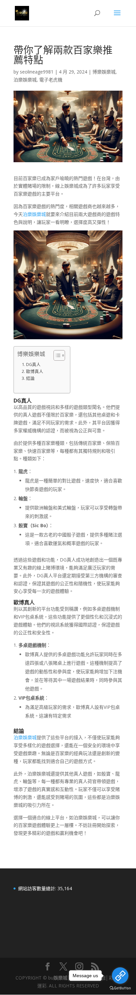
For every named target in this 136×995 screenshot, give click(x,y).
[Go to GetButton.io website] (120, 988)
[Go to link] (120, 975)
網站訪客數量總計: (37, 888)
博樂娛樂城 (104, 72)
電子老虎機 (50, 79)
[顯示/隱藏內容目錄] (56, 355)
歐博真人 (34, 371)
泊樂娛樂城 (25, 79)
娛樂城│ (61, 978)
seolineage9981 (36, 72)
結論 (30, 378)
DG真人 (33, 364)
